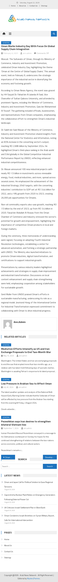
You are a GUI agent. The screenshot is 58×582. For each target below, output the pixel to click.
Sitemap (44, 5)
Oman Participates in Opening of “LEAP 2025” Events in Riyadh (10, 457)
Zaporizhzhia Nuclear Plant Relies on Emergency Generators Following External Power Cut (29, 497)
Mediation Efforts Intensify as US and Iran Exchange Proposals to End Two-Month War (26, 350)
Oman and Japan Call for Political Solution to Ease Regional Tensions (28, 484)
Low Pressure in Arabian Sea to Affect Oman (26, 383)
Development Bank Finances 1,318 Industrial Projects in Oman (51, 457)
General (6, 42)
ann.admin (27, 53)
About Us (22, 5)
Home (13, 5)
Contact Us (33, 5)
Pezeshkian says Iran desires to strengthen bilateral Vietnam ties (26, 423)
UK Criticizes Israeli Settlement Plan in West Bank (24, 507)
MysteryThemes (33, 578)
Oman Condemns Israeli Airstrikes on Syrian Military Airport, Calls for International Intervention (29, 518)
